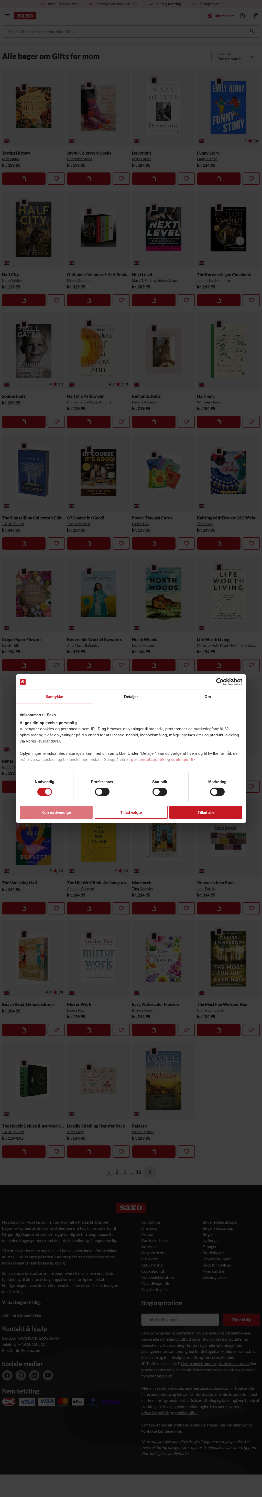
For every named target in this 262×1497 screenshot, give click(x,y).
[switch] (102, 792)
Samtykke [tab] (54, 696)
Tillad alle (206, 812)
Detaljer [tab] (131, 696)
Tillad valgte (131, 812)
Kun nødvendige (56, 812)
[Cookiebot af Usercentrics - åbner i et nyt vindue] (220, 682)
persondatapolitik (148, 759)
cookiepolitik (183, 759)
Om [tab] (207, 696)
